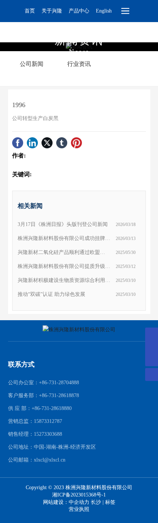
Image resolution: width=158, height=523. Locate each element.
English (104, 11)
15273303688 (48, 434)
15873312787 (48, 421)
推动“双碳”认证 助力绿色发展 (51, 294)
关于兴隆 (52, 11)
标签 (110, 502)
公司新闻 (31, 64)
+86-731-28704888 (59, 382)
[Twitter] (47, 142)
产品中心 (79, 11)
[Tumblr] (61, 142)
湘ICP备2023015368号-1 (79, 495)
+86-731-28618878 (59, 395)
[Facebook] (17, 142)
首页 (30, 11)
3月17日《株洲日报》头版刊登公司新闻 (63, 224)
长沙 (96, 502)
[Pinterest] (76, 142)
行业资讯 (79, 64)
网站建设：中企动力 (67, 502)
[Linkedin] (32, 142)
